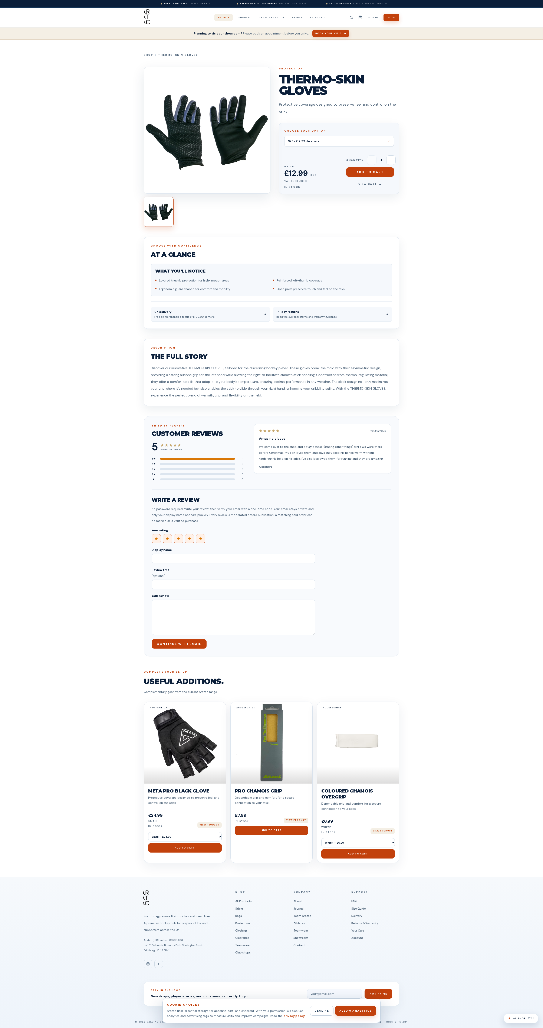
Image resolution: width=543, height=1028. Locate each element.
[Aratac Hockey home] (147, 16)
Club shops (243, 952)
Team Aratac (302, 916)
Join (391, 17)
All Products (243, 901)
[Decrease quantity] (371, 160)
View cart (370, 184)
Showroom (300, 938)
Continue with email (179, 644)
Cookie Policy (397, 1022)
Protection (242, 923)
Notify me (378, 993)
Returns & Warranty (364, 923)
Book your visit (328, 33)
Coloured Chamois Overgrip (347, 794)
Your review (160, 596)
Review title (161, 573)
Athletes (299, 923)
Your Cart (357, 930)
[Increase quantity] (391, 160)
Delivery (356, 916)
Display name (162, 550)
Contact (299, 945)
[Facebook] (158, 964)
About (297, 901)
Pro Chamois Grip (258, 791)
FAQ (354, 901)
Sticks (239, 908)
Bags (238, 916)
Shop (148, 55)
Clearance (242, 938)
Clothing (241, 930)
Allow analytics (355, 1010)
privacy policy (294, 1016)
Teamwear (242, 945)
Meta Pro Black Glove (178, 791)
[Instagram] (148, 964)
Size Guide (358, 908)
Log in (373, 17)
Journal (298, 908)
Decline (322, 1010)
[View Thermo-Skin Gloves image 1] (159, 212)
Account (357, 938)
